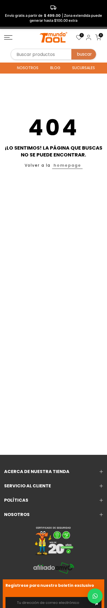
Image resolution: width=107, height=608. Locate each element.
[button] (95, 596)
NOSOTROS (27, 68)
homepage (67, 165)
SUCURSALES (83, 68)
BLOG (55, 68)
